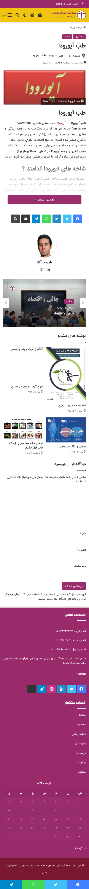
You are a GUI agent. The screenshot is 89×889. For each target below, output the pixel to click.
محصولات (80, 724)
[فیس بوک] (77, 219)
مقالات (82, 715)
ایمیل (81, 550)
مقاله (72, 27)
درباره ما (81, 753)
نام (83, 533)
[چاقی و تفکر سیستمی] (66, 429)
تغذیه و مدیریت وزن (72, 405)
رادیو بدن (80, 743)
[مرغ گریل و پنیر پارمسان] (23, 364)
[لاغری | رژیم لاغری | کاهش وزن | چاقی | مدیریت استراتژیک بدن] (68, 15)
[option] (44, 303)
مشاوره (82, 772)
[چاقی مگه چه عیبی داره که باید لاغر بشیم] (23, 428)
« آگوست (80, 848)
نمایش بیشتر (45, 199)
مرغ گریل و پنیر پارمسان (27, 386)
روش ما (81, 762)
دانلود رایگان (79, 734)
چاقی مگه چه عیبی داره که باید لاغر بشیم (26, 445)
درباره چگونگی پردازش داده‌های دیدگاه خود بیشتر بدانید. (44, 596)
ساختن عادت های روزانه (64, 4)
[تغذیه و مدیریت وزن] (66, 374)
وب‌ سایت (80, 566)
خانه (80, 27)
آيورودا (61, 123)
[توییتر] (67, 219)
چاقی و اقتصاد (63, 313)
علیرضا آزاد (74, 56)
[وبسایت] (47, 270)
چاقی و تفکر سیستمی (72, 446)
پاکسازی (79, 37)
